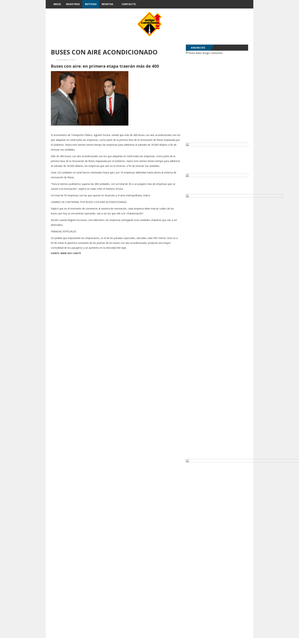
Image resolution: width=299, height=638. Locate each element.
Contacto (129, 4)
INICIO (57, 4)
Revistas (107, 4)
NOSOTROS (73, 4)
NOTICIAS (91, 4)
